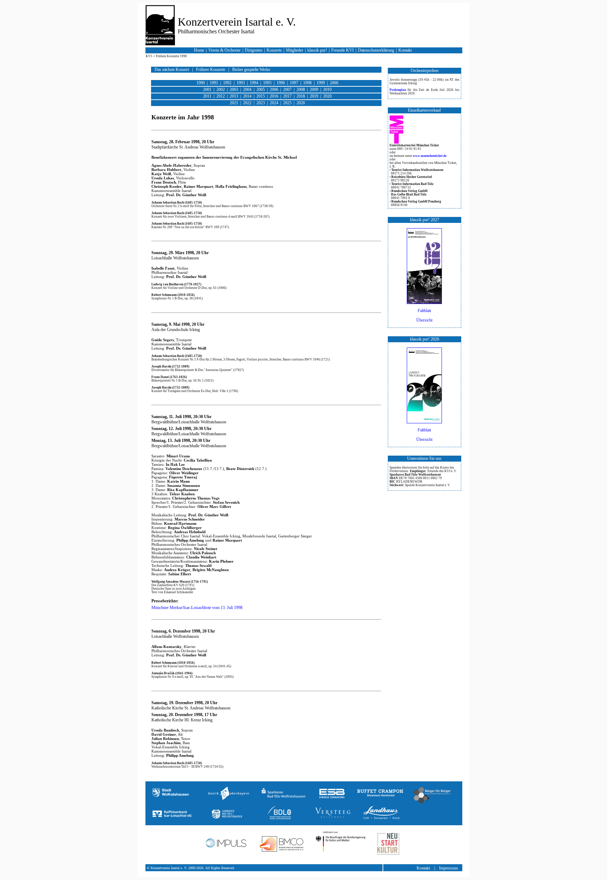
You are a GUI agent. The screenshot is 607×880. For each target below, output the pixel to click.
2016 (274, 96)
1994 (254, 82)
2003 (234, 89)
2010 (327, 89)
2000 (334, 82)
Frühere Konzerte (211, 69)
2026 (300, 102)
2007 (288, 89)
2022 (248, 102)
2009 (314, 89)
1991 (214, 82)
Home (199, 50)
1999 (321, 82)
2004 (248, 89)
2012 (221, 96)
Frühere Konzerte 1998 (171, 56)
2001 (208, 89)
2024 (274, 102)
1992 (228, 82)
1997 (294, 82)
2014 (248, 96)
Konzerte (275, 50)
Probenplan (399, 90)
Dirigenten (254, 50)
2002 (221, 89)
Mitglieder (295, 50)
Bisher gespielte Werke (251, 69)
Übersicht (424, 320)
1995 (268, 82)
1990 (201, 82)
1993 (241, 82)
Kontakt (405, 50)
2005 (261, 89)
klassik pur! (317, 50)
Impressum (449, 868)
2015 (261, 96)
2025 (288, 102)
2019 (314, 96)
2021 (234, 102)
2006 (274, 89)
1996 (281, 82)
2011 (208, 96)
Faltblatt (424, 310)
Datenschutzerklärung (376, 50)
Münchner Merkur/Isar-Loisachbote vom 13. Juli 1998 (196, 607)
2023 (261, 102)
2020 (327, 96)
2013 (234, 96)
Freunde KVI (343, 50)
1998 (308, 82)
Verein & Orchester (225, 50)
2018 (301, 96)
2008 (301, 89)
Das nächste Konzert (172, 69)
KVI (149, 56)
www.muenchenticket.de (429, 156)
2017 (288, 96)
